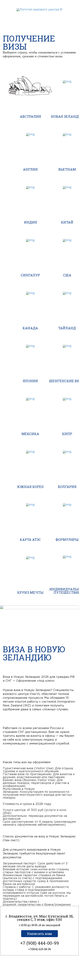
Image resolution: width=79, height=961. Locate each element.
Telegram (39, 15)
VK (46, 15)
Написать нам (39, 933)
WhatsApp (32, 15)
